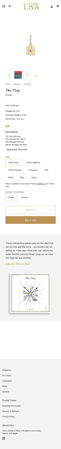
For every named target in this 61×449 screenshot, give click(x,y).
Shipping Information (11, 406)
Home (7, 84)
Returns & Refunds (10, 411)
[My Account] (52, 6)
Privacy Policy (8, 416)
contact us (41, 183)
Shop (4, 386)
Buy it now (30, 220)
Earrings (17, 84)
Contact (5, 391)
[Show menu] (3, 6)
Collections (7, 381)
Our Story (6, 375)
